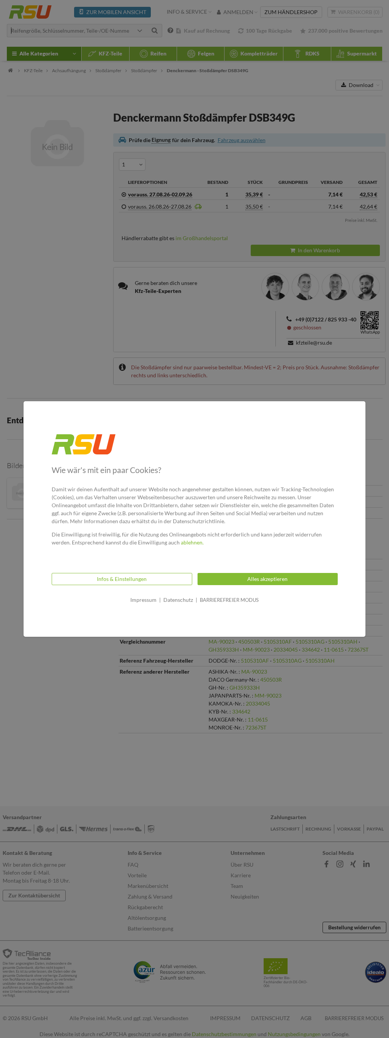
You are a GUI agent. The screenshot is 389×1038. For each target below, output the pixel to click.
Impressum (143, 600)
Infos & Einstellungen (122, 579)
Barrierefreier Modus (229, 600)
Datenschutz (178, 600)
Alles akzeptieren (267, 579)
